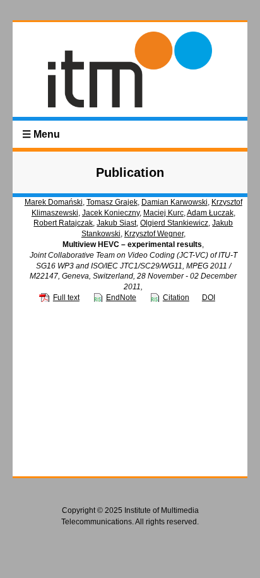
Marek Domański (54, 202)
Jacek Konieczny (110, 212)
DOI (208, 297)
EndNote (121, 297)
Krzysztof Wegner (154, 233)
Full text (66, 297)
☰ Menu (41, 134)
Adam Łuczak (210, 212)
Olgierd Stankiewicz (174, 223)
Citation (176, 297)
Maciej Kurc (163, 212)
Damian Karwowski (174, 202)
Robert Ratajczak (63, 223)
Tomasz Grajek (112, 202)
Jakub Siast (116, 223)
